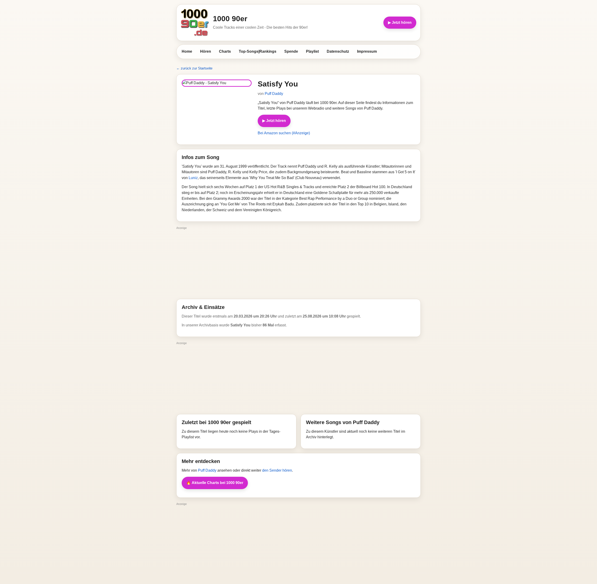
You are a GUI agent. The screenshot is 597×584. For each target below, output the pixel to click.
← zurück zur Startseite (194, 68)
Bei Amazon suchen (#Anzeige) (284, 133)
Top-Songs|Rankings (257, 51)
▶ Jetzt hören (400, 22)
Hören (205, 51)
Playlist (312, 51)
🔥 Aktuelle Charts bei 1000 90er (214, 483)
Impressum (367, 51)
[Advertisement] (298, 264)
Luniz (193, 178)
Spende (291, 51)
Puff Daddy (274, 94)
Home (187, 51)
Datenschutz (338, 51)
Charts (225, 51)
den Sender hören (277, 470)
